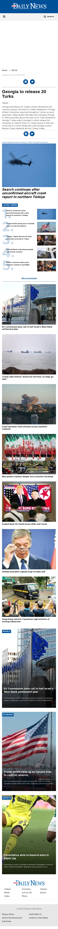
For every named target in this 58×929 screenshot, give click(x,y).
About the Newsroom (12, 918)
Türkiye (7, 889)
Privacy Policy (8, 914)
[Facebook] (25, 81)
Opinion (43, 889)
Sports (43, 893)
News (4, 70)
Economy (26, 889)
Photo (24, 896)
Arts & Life (27, 893)
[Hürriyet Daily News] (29, 7)
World (14, 70)
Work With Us (35, 914)
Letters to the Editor (38, 918)
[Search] (45, 16)
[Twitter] (32, 81)
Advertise (6, 921)
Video (7, 896)
